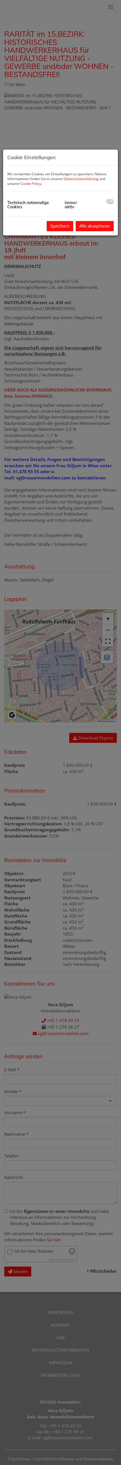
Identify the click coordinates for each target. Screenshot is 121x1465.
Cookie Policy (31, 183)
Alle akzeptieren (94, 226)
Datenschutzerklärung (81, 178)
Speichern (60, 226)
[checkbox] (110, 201)
